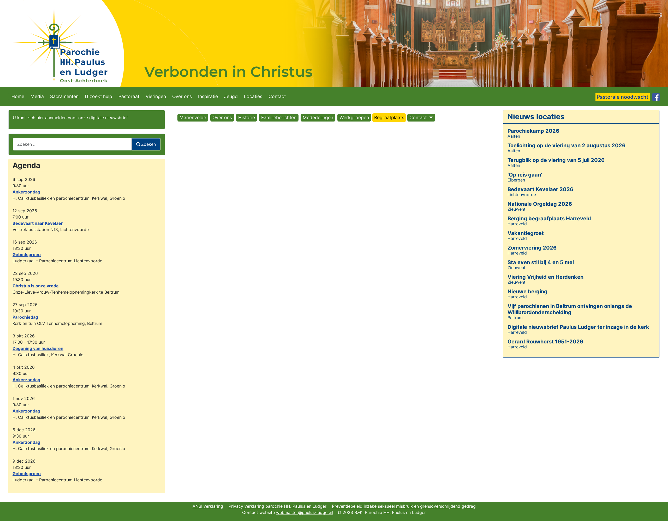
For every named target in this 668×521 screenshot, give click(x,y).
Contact (277, 96)
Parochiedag (25, 317)
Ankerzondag (26, 192)
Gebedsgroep (27, 254)
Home (17, 96)
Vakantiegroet (526, 233)
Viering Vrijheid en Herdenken (545, 277)
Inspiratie (208, 96)
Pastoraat (128, 96)
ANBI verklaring (208, 506)
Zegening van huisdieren (38, 348)
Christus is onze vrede (36, 285)
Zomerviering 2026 (532, 248)
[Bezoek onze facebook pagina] (656, 96)
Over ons (182, 96)
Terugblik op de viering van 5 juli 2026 (556, 160)
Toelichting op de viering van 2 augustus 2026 (566, 145)
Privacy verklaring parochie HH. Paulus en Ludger (277, 506)
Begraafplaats (389, 117)
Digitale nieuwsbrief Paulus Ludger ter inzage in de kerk (578, 327)
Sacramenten (64, 96)
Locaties (253, 96)
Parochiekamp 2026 (533, 131)
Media (37, 96)
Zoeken (148, 144)
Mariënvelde (193, 117)
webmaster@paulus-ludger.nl (304, 512)
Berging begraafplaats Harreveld (549, 218)
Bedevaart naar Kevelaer (38, 223)
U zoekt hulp (98, 96)
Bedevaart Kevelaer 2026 (540, 189)
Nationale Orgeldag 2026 (540, 204)
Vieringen (156, 96)
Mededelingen (318, 117)
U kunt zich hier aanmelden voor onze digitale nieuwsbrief (70, 117)
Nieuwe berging (527, 291)
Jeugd (231, 96)
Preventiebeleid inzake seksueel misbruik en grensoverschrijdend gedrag (404, 506)
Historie (246, 117)
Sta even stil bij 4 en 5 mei (541, 262)
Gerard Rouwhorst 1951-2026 (545, 341)
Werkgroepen (354, 117)
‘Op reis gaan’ (525, 175)
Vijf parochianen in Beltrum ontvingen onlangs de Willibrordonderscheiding (570, 309)
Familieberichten (278, 117)
